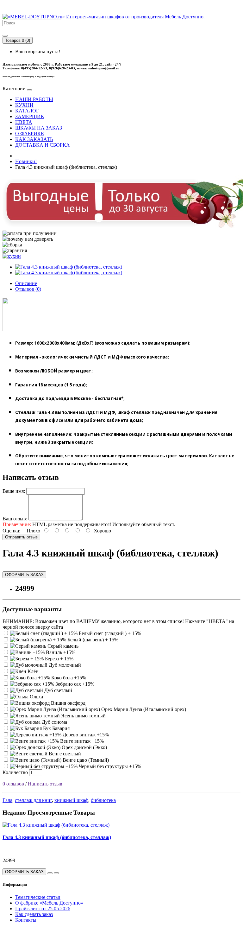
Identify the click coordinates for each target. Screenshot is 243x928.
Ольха (35, 696)
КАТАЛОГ (27, 110)
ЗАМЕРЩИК (29, 116)
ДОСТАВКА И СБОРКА (42, 145)
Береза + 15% (58, 658)
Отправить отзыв (21, 537)
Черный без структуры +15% (109, 766)
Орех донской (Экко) (83, 747)
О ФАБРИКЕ (29, 133)
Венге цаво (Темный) (85, 760)
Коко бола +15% (68, 677)
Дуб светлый (57, 690)
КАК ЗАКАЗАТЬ (34, 139)
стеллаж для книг (33, 800)
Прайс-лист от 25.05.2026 (42, 908)
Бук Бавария (56, 728)
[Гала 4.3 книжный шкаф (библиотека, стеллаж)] (68, 267)
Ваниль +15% (60, 652)
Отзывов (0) (28, 289)
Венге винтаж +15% (81, 741)
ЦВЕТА (23, 122)
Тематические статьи (37, 897)
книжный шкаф (71, 800)
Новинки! (26, 161)
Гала (7, 800)
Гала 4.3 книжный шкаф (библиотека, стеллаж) (57, 837)
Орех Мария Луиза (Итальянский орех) (143, 709)
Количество (15, 772)
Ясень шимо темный (83, 715)
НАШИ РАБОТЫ (34, 99)
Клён (32, 671)
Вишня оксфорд (67, 703)
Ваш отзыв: (15, 518)
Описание (26, 283)
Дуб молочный (64, 665)
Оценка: (11, 530)
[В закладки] (50, 873)
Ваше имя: (14, 491)
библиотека (103, 800)
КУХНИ (24, 105)
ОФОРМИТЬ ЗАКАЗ (24, 574)
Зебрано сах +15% (74, 684)
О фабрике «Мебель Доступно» (49, 903)
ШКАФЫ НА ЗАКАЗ (38, 127)
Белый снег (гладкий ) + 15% (109, 633)
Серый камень (62, 646)
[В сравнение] (56, 873)
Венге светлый (64, 753)
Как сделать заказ (34, 914)
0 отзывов (13, 783)
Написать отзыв (45, 783)
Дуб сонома (53, 722)
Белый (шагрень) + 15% (92, 639)
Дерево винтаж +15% (85, 734)
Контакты (25, 920)
